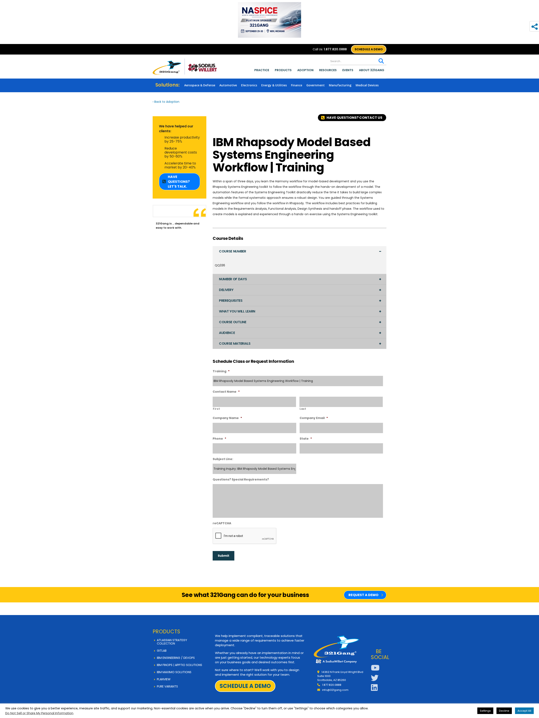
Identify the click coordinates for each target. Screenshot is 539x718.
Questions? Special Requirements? (241, 479)
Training (221, 371)
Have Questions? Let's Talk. (179, 181)
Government (315, 85)
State (306, 438)
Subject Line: (223, 459)
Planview (164, 679)
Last (303, 409)
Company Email (314, 418)
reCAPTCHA (222, 523)
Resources (328, 70)
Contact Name (226, 392)
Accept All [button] (524, 711)
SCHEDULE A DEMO (369, 49)
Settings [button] (485, 711)
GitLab (162, 650)
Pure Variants (167, 686)
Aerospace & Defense (199, 85)
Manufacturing (340, 85)
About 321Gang (371, 70)
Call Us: (330, 49)
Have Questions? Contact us (354, 117)
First (216, 409)
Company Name (227, 418)
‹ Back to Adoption (166, 102)
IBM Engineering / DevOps (176, 657)
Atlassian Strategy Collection (172, 641)
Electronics (249, 85)
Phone (219, 438)
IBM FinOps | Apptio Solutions (179, 665)
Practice (261, 70)
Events (347, 70)
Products (283, 70)
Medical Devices (367, 85)
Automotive (228, 85)
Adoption (305, 70)
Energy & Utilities (274, 85)
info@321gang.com (335, 690)
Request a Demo (363, 595)
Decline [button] (504, 711)
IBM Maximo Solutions (174, 672)
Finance (296, 85)
